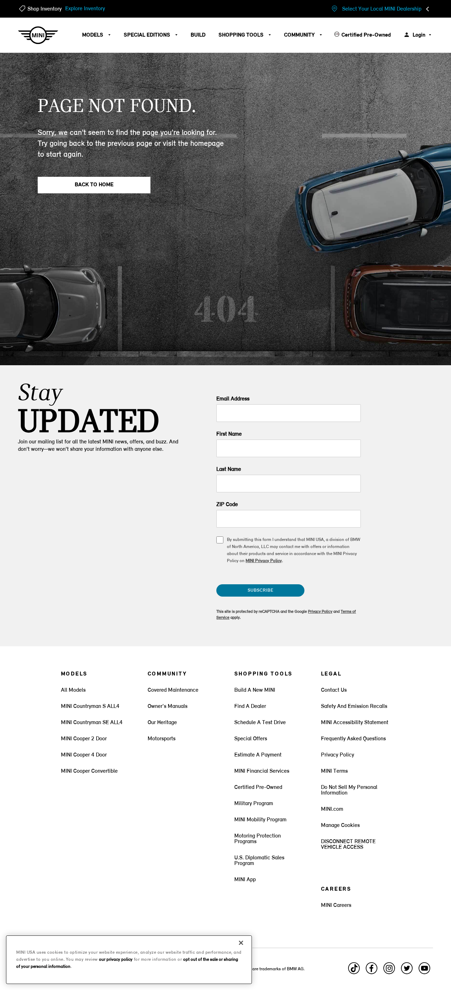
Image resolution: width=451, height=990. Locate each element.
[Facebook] (372, 971)
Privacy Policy (320, 612)
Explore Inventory (85, 9)
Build (198, 35)
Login (419, 35)
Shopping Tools (241, 35)
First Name (229, 434)
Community (300, 35)
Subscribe (260, 590)
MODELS (93, 35)
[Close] (241, 943)
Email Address (232, 399)
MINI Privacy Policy (264, 561)
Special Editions (148, 35)
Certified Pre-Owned (366, 35)
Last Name (228, 469)
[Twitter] (407, 971)
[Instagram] (389, 971)
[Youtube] (424, 971)
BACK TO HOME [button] (94, 185)
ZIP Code (227, 505)
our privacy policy (115, 959)
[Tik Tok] (354, 971)
